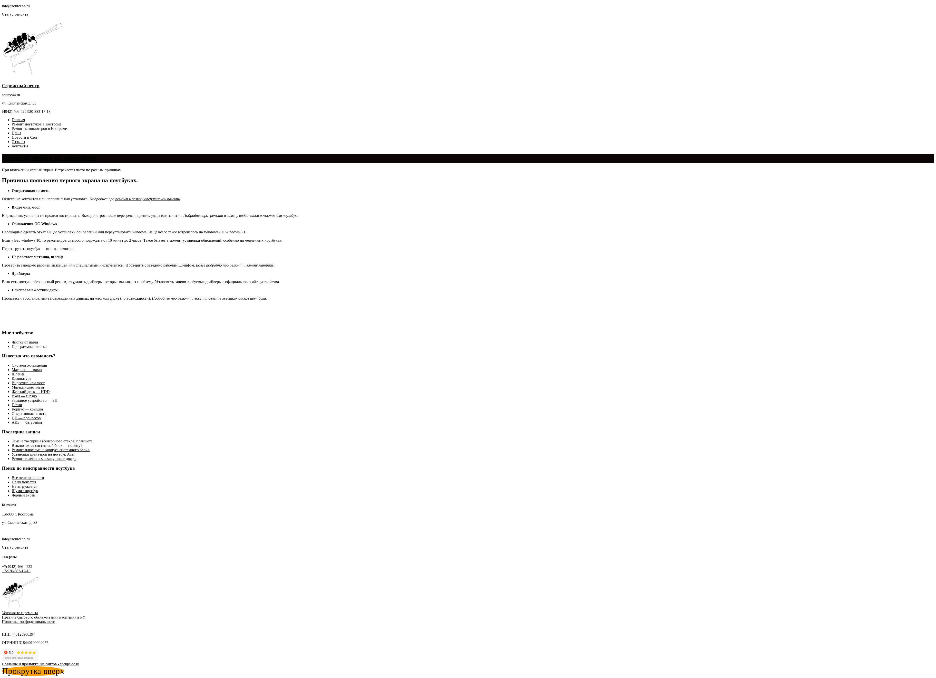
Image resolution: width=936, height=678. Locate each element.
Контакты (20, 146)
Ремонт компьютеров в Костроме (39, 128)
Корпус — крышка (27, 409)
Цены (16, 133)
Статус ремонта (15, 14)
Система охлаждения (29, 365)
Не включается (24, 482)
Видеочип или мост (28, 383)
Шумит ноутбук (25, 491)
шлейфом (186, 265)
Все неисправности (28, 478)
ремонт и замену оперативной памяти (147, 199)
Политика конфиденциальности (28, 622)
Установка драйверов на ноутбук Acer (43, 454)
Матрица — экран (27, 370)
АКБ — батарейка (27, 422)
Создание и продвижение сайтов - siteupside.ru (40, 664)
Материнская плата (28, 387)
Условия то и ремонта (20, 613)
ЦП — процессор (26, 418)
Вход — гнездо (24, 396)
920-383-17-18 (38, 111)
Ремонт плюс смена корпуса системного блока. (51, 450)
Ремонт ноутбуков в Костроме (36, 124)
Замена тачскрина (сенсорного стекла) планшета (52, 441)
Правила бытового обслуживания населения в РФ (44, 617)
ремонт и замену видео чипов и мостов (242, 215)
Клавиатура (21, 378)
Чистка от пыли (25, 342)
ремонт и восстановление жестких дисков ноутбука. (222, 298)
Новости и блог (25, 137)
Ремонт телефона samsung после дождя (44, 459)
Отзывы (18, 142)
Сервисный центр (20, 85)
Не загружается (24, 486)
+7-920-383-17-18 (16, 571)
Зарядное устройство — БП (35, 400)
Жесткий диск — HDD (31, 392)
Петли (17, 405)
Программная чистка (29, 346)
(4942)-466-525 (14, 111)
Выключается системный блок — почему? (47, 445)
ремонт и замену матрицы (252, 265)
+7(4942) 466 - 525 (17, 566)
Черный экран (23, 495)
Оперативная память (29, 413)
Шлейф (18, 374)
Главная (18, 120)
